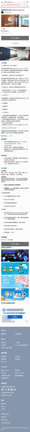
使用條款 (3, 417)
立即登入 (15, 317)
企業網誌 (17, 359)
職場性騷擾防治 (19, 375)
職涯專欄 (3, 359)
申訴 (22, 373)
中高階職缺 (18, 334)
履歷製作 (3, 356)
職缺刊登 (3, 342)
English (3, 406)
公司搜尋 (17, 356)
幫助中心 (17, 373)
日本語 (3, 409)
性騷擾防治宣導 (5, 375)
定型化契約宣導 (5, 423)
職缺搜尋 (3, 334)
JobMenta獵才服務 (6, 348)
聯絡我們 (17, 370)
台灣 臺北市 (6, 31)
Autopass (6, 12)
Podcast (3, 362)
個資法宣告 (4, 420)
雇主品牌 (3, 345)
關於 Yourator (5, 370)
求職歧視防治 (5, 378)
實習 (4, 29)
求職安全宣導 (5, 414)
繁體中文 (3, 404)
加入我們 (3, 373)
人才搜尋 (17, 342)
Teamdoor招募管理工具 (21, 345)
